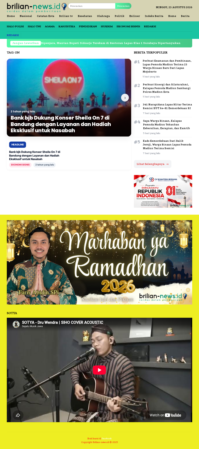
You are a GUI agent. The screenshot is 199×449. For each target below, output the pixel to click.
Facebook (107, 438)
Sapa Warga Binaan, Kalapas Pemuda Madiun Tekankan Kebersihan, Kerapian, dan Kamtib (166, 124)
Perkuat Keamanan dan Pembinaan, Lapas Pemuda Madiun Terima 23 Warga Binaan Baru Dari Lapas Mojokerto (167, 66)
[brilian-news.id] (37, 7)
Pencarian (123, 5)
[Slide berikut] (125, 98)
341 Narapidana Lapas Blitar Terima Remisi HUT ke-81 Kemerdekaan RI (167, 106)
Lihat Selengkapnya (153, 164)
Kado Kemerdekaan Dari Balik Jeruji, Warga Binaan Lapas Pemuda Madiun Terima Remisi (167, 144)
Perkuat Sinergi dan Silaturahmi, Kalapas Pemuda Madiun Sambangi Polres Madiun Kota (167, 88)
